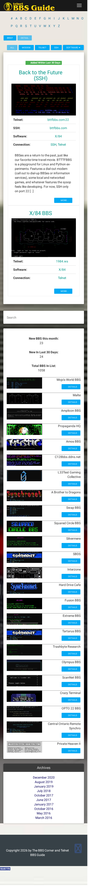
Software (72, 47)
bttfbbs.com (58, 128)
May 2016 (44, 813)
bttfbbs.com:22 (58, 119)
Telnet (42, 47)
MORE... (64, 200)
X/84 (58, 136)
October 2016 (43, 809)
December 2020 (44, 777)
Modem (26, 47)
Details (72, 386)
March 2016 (43, 818)
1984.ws (62, 261)
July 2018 (44, 791)
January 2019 (44, 786)
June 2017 (43, 800)
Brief (10, 38)
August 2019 (44, 782)
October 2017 (43, 795)
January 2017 (44, 804)
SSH (56, 47)
